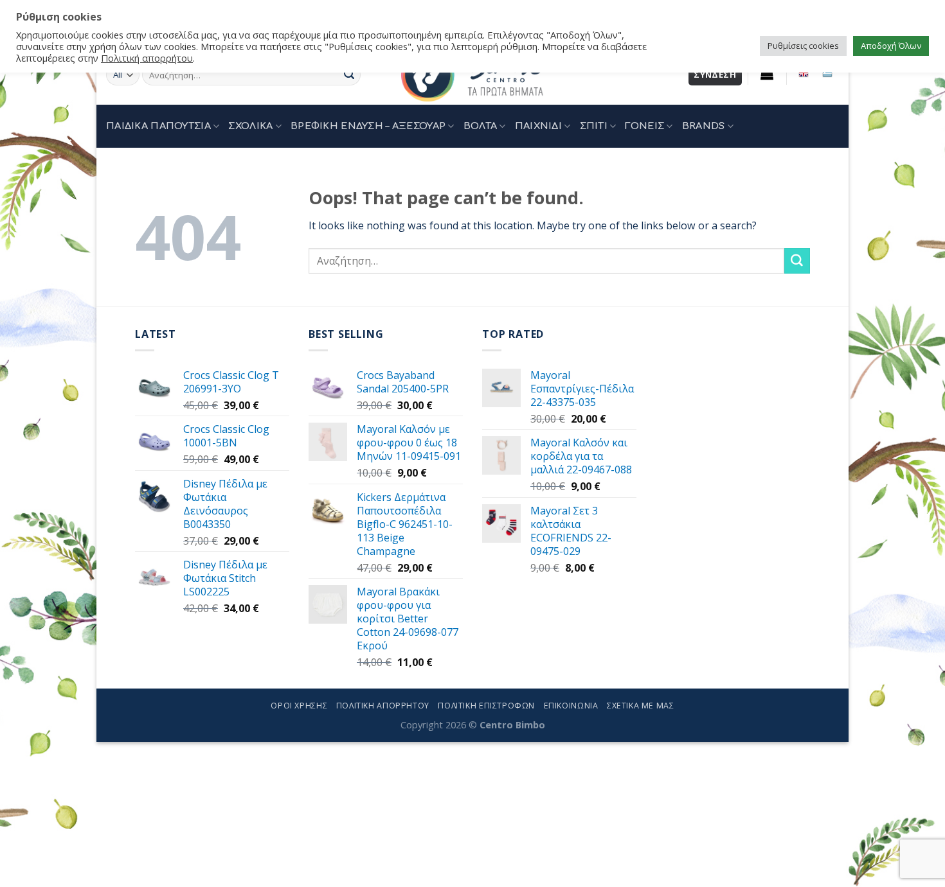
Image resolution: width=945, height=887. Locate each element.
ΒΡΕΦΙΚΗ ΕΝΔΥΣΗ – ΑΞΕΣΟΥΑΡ (368, 126)
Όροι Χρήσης (299, 705)
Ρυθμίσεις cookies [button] (803, 45)
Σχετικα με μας (640, 705)
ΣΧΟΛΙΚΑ (250, 126)
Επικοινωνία (571, 705)
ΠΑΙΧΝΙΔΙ (538, 126)
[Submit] (349, 75)
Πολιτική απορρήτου (147, 58)
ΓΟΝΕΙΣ (644, 126)
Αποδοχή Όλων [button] (891, 45)
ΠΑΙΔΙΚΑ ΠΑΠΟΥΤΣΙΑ (158, 126)
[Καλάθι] (767, 73)
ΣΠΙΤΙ (594, 126)
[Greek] (827, 73)
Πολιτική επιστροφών (486, 705)
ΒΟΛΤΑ (480, 126)
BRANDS (703, 126)
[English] (804, 73)
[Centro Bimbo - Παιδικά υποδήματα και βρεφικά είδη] (472, 75)
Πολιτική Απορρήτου (382, 705)
